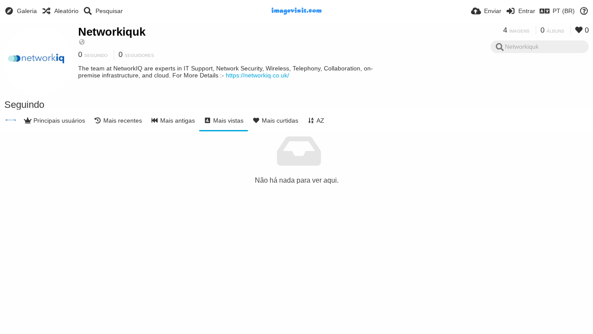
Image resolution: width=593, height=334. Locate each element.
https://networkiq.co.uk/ (257, 75)
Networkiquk (111, 31)
